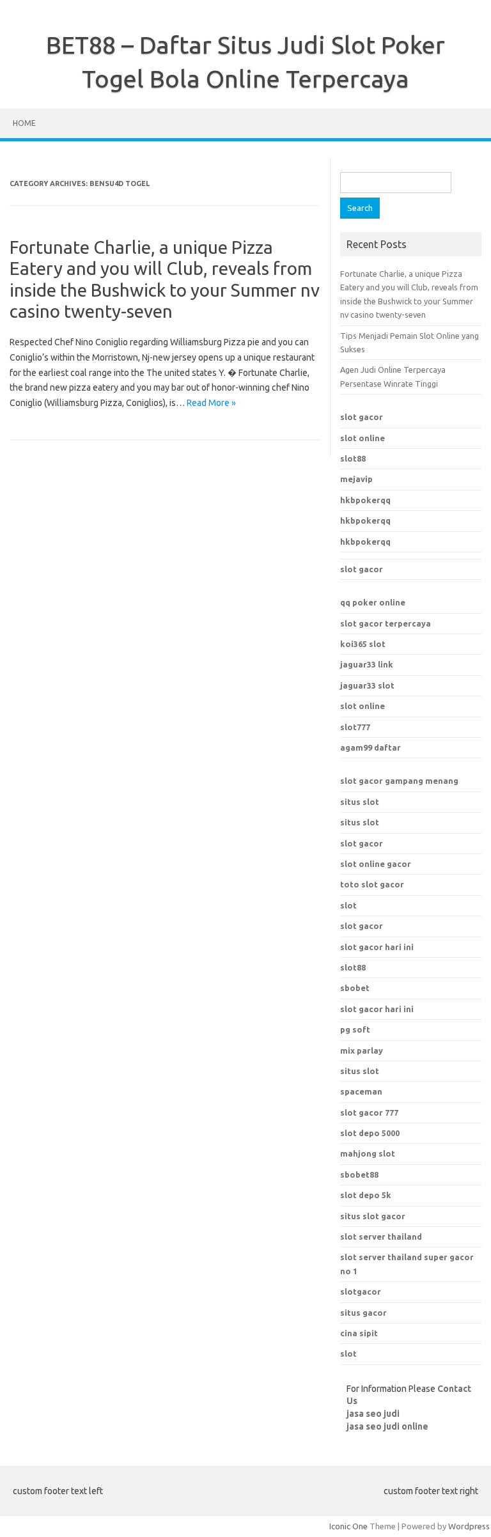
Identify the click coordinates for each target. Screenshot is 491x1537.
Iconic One (348, 1526)
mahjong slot (367, 1153)
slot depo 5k (365, 1194)
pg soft (355, 1029)
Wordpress (469, 1526)
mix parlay (361, 1050)
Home (24, 123)
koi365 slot (363, 643)
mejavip (356, 478)
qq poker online (372, 602)
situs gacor (363, 1312)
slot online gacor (375, 863)
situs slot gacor (372, 1216)
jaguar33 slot (367, 685)
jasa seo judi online (387, 1426)
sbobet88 (359, 1174)
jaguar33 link (366, 664)
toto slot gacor (372, 884)
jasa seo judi (373, 1413)
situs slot (359, 801)
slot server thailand (381, 1236)
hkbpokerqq (365, 499)
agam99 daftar (370, 747)
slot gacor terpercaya (385, 623)
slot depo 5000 (370, 1132)
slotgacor (360, 1291)
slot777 (355, 726)
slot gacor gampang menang (399, 780)
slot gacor (361, 416)
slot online (362, 437)
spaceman (361, 1091)
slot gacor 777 (369, 1112)
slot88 (353, 458)
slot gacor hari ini (377, 946)
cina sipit (359, 1333)
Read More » (211, 403)
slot (348, 905)
